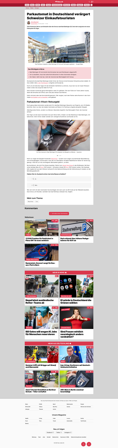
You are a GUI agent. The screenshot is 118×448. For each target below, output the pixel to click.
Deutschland (34, 23)
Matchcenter (70, 404)
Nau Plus (55, 406)
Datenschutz (55, 437)
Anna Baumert (35, 22)
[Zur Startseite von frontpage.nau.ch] (59, 1)
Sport (54, 404)
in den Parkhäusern (42, 83)
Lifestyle (27, 409)
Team (39, 437)
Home (27, 8)
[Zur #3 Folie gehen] (61, 156)
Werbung (34, 437)
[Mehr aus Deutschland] (59, 343)
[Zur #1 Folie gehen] (57, 156)
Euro (42, 167)
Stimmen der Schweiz (86, 406)
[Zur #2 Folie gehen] (59, 156)
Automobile (69, 420)
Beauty (27, 423)
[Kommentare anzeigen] (89, 444)
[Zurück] (29, 137)
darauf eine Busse (68, 165)
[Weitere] (91, 5)
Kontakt (48, 437)
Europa (37, 8)
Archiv (54, 409)
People (82, 404)
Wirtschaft (27, 406)
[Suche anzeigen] (89, 1)
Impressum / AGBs (64, 437)
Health (26, 418)
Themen (41, 409)
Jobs (44, 437)
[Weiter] (88, 137)
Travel (54, 420)
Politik (40, 404)
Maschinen (54, 158)
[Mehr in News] (59, 273)
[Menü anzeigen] (92, 1)
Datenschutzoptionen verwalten (78, 437)
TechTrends (83, 420)
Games (68, 406)
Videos (40, 406)
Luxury (68, 418)
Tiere (40, 420)
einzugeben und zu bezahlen (39, 97)
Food (26, 420)
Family (82, 418)
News (31, 8)
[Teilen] (83, 444)
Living (40, 418)
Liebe (54, 418)
